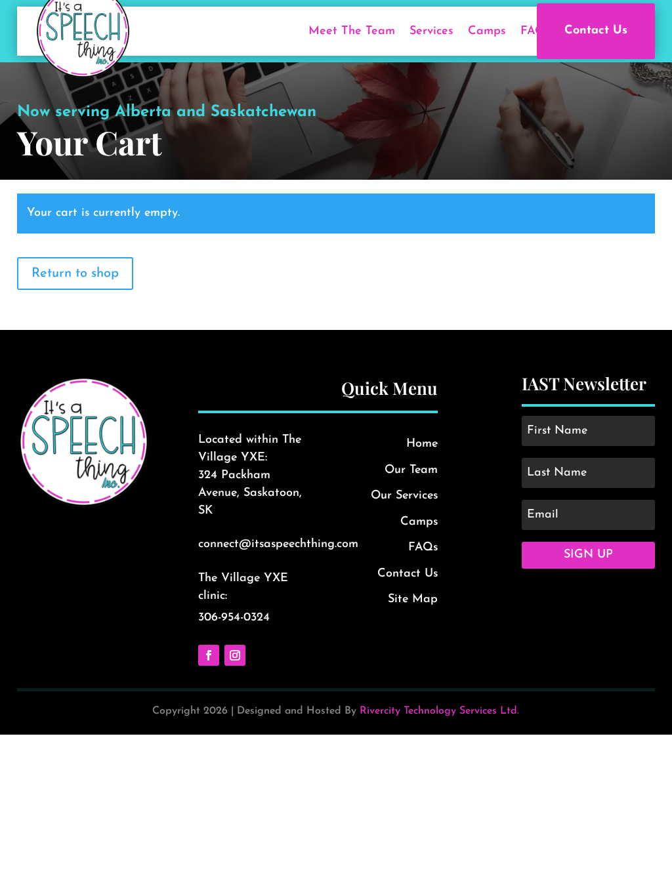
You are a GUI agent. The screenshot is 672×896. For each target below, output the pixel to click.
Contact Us (595, 31)
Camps (487, 31)
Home (422, 444)
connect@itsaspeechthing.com (278, 544)
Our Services (404, 496)
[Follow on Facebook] (208, 655)
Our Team (411, 470)
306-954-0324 (234, 618)
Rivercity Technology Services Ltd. (439, 711)
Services (431, 31)
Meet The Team (351, 31)
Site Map (413, 599)
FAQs (535, 31)
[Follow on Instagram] (234, 655)
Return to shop (75, 273)
